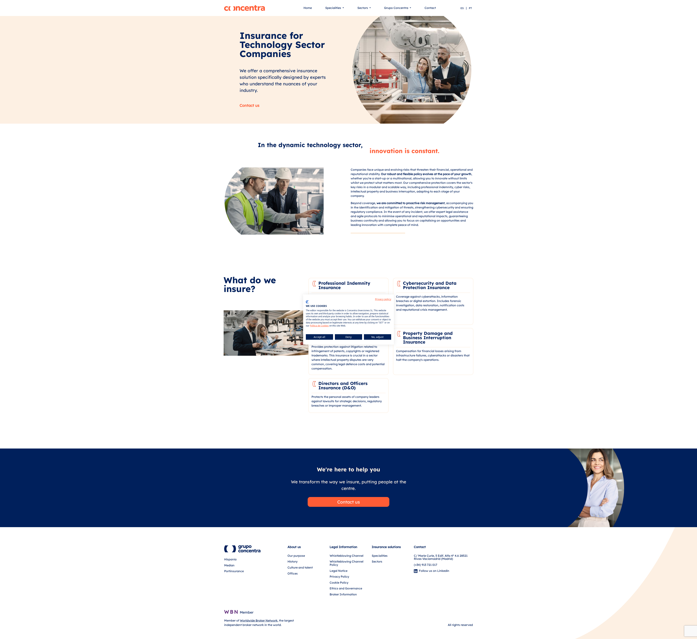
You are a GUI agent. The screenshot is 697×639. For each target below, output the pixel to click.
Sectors (377, 561)
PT (470, 8)
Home (307, 8)
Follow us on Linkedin (433, 571)
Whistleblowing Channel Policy (346, 563)
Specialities (380, 555)
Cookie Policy (339, 582)
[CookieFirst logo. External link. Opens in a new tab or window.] (307, 302)
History (292, 561)
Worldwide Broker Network (259, 620)
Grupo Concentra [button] (396, 8)
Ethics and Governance (346, 588)
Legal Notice (338, 571)
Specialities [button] (333, 8)
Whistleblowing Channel (346, 555)
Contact (430, 8)
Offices (293, 573)
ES (462, 8)
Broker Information (343, 594)
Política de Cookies (319, 325)
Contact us (249, 105)
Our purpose (296, 555)
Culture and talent (300, 567)
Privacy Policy (339, 576)
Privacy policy (383, 299)
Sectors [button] (363, 8)
